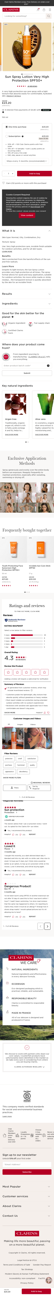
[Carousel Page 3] (25, 74)
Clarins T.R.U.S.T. (37, 357)
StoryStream (35, 207)
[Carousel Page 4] (28, 74)
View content (27, 215)
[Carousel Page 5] (30, 74)
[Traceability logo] (6, 357)
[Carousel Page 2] (23, 74)
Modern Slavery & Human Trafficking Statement (27, 1274)
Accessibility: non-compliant (22, 1278)
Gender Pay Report (42, 1265)
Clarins (8, 209)
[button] (27, 231)
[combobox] (27, 161)
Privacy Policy (27, 1283)
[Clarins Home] (11, 10)
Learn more (7, 251)
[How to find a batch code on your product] (48, 365)
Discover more (11, 434)
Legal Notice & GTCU (27, 1260)
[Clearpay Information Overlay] (3, 112)
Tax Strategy (27, 1269)
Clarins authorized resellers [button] (28, 1067)
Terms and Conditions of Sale (16, 1265)
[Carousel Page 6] (32, 74)
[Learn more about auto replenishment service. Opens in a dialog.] (22, 136)
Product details (14, 96)
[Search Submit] (48, 16)
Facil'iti (41, 1278)
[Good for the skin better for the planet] (12, 317)
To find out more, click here (27, 611)
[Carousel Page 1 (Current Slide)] (21, 74)
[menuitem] (37, 9)
